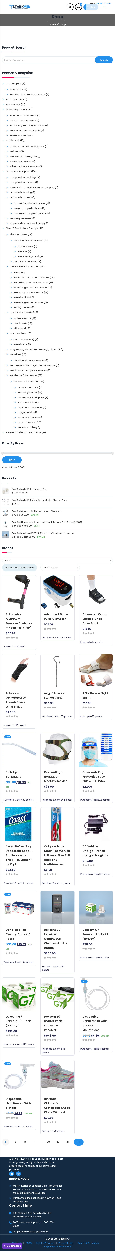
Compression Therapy (22, 182)
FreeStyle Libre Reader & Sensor (27, 94)
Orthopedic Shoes (20, 197)
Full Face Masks (22, 318)
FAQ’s (29, 1243)
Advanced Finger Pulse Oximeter (56, 616)
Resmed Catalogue (88, 1243)
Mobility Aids (13, 140)
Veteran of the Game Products (23, 432)
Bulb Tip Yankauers (13, 774)
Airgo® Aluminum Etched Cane (56, 695)
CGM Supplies (13, 83)
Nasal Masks (20, 323)
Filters (17, 272)
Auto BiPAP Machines (25, 261)
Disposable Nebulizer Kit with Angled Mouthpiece (94, 1023)
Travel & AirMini (22, 297)
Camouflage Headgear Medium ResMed (56, 776)
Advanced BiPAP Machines (28, 240)
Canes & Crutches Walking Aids (27, 146)
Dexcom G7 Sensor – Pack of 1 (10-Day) (95, 934)
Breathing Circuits (27, 392)
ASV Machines (25, 246)
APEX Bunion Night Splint (95, 695)
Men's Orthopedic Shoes (27, 208)
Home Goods (13, 104)
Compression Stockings (23, 177)
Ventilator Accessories (26, 381)
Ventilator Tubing (27, 427)
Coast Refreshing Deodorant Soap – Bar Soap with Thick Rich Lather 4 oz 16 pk (19, 855)
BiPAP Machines (18, 234)
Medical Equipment (16, 109)
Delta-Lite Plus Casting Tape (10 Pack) (18, 934)
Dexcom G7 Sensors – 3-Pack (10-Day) (18, 1021)
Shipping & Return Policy (57, 1246)
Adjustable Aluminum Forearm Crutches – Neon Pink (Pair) (19, 621)
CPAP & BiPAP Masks (21, 312)
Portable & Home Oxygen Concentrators (32, 365)
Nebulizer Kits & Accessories (29, 360)
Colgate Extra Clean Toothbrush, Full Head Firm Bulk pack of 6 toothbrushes (57, 855)
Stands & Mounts (27, 422)
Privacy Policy (66, 1243)
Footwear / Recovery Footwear (27, 125)
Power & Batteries (28, 417)
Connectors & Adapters (31, 397)
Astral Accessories (28, 387)
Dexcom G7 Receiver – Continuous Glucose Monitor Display (55, 939)
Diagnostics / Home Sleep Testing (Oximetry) (35, 349)
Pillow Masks (20, 328)
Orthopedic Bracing (21, 192)
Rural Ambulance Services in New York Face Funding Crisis (37, 1199)
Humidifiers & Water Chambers (31, 282)
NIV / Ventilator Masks (30, 407)
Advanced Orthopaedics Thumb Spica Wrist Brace (16, 699)
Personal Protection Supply (25, 130)
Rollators (15, 151)
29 (48, 1142)
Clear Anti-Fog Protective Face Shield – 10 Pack (93, 776)
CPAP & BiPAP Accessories (24, 266)
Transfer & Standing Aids (23, 156)
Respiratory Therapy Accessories (28, 370)
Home (52, 24)
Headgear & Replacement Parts (31, 277)
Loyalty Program (45, 1243)
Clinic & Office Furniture (23, 120)
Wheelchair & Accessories (24, 166)
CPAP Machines (18, 333)
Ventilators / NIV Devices (23, 375)
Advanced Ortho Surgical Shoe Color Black (94, 618)
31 (67, 1142)
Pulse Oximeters (19, 135)
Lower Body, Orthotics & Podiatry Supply (32, 187)
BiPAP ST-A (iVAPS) (28, 256)
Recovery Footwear (21, 218)
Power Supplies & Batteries (28, 292)
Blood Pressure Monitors (23, 115)
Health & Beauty (15, 99)
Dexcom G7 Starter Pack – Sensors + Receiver (54, 1023)
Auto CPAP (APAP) (24, 339)
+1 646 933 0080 (104, 3)
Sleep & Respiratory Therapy (22, 228)
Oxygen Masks (26, 412)
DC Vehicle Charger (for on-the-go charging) (95, 850)
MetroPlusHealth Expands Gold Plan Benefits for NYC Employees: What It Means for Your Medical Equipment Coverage (37, 1189)
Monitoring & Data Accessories (31, 287)
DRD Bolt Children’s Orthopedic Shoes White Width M (57, 1105)
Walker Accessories (21, 161)
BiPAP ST (22, 251)
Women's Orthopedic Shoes (29, 213)
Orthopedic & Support (18, 171)
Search (104, 60)
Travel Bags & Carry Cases (28, 302)
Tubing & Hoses (22, 307)
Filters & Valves (26, 402)
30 (58, 1142)
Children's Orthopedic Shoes (29, 203)
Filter (12, 459)
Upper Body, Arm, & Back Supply (27, 223)
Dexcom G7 (16, 89)
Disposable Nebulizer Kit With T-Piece (18, 1103)
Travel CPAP (20, 344)
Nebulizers (15, 354)
